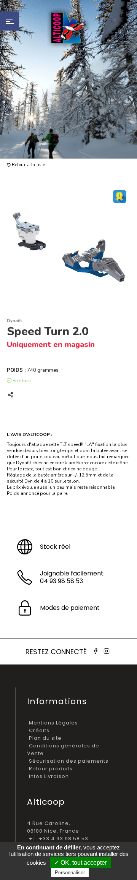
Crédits (39, 730)
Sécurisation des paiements (68, 761)
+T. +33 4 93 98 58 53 (58, 838)
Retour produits (51, 768)
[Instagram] (107, 651)
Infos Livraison (49, 776)
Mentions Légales (53, 722)
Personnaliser (70, 872)
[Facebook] (95, 651)
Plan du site (45, 738)
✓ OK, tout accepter (80, 862)
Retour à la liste (28, 165)
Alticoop (68, 28)
